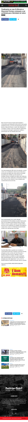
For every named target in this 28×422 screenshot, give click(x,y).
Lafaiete (11, 349)
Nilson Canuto (12, 325)
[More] (18, 19)
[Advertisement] (14, 35)
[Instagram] (15, 413)
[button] (2, 5)
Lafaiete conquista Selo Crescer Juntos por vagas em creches (17, 365)
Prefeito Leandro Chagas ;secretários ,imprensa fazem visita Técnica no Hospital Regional (18, 352)
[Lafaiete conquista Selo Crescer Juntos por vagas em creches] (5, 366)
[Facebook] (12, 413)
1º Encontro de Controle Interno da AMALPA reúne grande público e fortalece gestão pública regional (18, 323)
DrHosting (23, 418)
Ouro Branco (12, 320)
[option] (14, 2)
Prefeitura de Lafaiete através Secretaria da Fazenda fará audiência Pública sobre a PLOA (17, 359)
